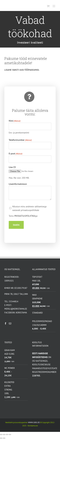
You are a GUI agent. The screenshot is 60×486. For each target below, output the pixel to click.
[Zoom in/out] (10, 434)
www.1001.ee (34, 422)
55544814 (13, 301)
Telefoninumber (20, 139)
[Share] (4, 434)
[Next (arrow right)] (4, 438)
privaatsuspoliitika (24, 215)
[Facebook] (5, 323)
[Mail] (10, 323)
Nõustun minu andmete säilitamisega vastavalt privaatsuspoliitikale (29, 208)
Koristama (21, 312)
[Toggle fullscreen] (7, 434)
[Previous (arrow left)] (1, 438)
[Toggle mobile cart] (48, 6)
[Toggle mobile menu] (54, 6)
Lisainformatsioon (18, 183)
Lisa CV (12, 167)
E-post (15, 153)
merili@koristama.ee (15, 308)
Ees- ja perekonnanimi (19, 132)
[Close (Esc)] (1, 434)
